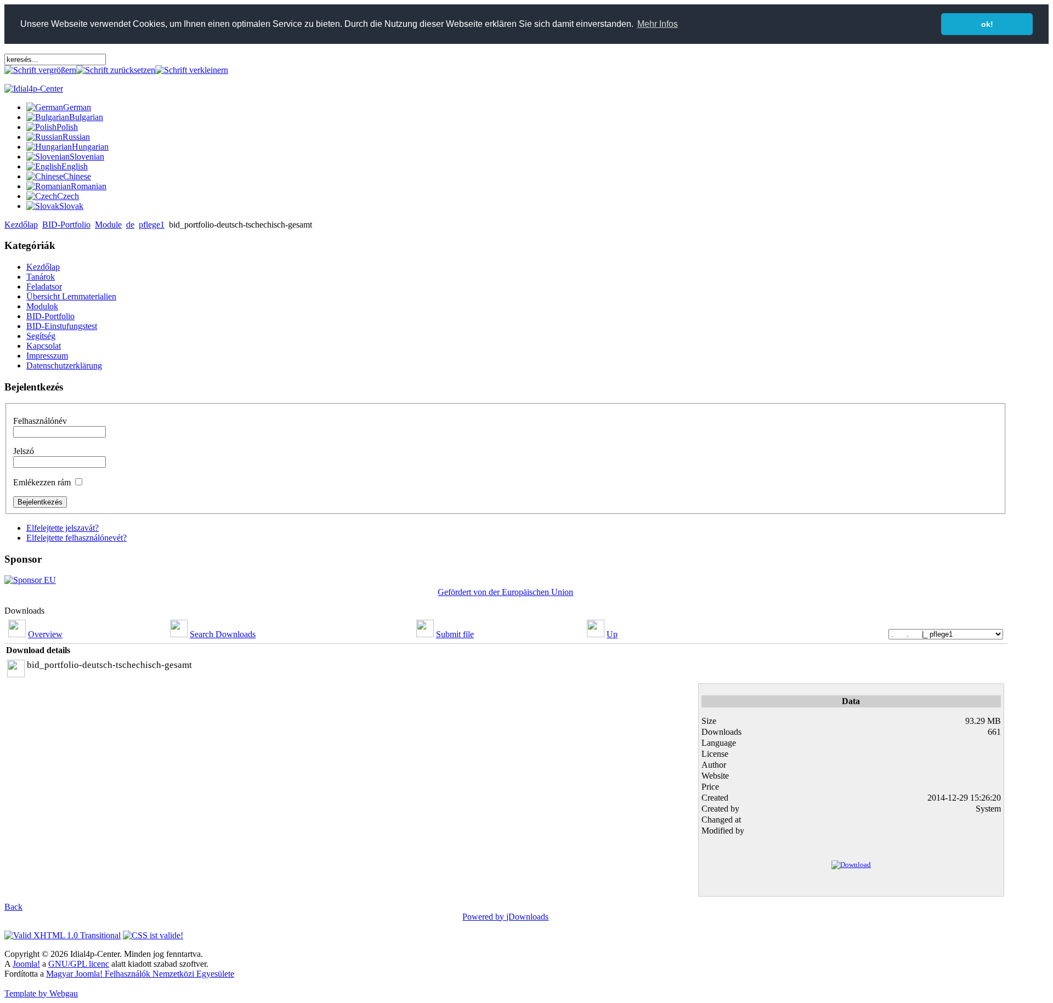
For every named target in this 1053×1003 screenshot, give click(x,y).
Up (612, 634)
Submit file (455, 634)
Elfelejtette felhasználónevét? (76, 537)
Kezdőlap (21, 224)
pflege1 (152, 224)
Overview (45, 634)
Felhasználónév (40, 421)
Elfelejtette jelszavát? (62, 527)
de (130, 224)
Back (13, 906)
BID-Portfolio (66, 224)
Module (108, 224)
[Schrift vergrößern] (40, 70)
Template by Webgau (41, 993)
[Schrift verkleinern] (191, 70)
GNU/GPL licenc (78, 963)
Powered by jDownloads (505, 916)
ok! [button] (987, 24)
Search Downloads (223, 634)
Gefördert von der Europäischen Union (505, 592)
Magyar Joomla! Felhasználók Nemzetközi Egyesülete (140, 973)
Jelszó (23, 451)
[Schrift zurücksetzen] (115, 70)
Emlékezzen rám (42, 482)
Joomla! (26, 963)
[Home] (33, 88)
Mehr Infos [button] (657, 24)
